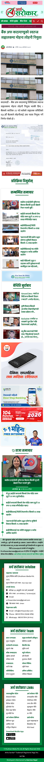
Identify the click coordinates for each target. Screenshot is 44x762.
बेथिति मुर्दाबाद (14, 21)
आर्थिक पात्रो (10, 724)
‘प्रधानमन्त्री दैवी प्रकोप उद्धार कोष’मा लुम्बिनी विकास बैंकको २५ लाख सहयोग (30, 240)
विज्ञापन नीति (31, 710)
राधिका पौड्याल (27, 674)
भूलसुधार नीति (31, 706)
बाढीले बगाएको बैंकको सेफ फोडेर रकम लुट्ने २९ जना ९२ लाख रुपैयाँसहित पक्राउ (30, 216)
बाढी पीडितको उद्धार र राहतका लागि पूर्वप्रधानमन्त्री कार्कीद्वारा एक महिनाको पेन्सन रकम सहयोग (30, 263)
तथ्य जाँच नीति (31, 703)
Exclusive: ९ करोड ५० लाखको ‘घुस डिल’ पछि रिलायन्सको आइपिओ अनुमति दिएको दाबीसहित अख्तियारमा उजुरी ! (30, 321)
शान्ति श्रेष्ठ (9, 666)
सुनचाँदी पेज (10, 713)
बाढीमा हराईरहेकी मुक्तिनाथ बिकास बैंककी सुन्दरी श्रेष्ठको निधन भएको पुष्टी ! (30, 205)
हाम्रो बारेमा (30, 717)
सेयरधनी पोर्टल (11, 697)
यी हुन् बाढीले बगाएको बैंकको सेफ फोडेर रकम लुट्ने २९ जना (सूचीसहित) (22, 495)
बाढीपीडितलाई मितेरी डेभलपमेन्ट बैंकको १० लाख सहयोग (29, 228)
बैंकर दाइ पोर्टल (11, 710)
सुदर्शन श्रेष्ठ (9, 648)
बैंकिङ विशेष (23, 21)
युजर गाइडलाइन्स (32, 720)
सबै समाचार (4, 21)
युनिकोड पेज (10, 706)
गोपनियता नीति (32, 700)
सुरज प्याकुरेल (10, 641)
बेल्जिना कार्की (26, 641)
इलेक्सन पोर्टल (10, 700)
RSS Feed (30, 727)
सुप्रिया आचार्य (10, 656)
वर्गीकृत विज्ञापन (11, 727)
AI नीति (29, 713)
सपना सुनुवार (10, 674)
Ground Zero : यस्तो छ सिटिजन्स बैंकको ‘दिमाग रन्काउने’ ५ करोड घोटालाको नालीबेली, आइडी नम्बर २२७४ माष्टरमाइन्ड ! (31, 296)
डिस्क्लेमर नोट (31, 724)
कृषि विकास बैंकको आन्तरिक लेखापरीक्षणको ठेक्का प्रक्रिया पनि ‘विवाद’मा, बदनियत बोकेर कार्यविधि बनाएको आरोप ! (30, 309)
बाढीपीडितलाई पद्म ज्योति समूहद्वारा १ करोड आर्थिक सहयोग (29, 252)
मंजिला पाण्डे (10, 659)
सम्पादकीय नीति (32, 697)
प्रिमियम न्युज (10, 720)
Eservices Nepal (32, 760)
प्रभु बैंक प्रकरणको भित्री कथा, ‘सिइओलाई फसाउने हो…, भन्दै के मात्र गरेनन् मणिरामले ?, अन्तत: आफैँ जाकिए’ (30, 334)
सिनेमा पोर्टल (10, 703)
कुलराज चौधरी (26, 659)
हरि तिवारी (25, 656)
